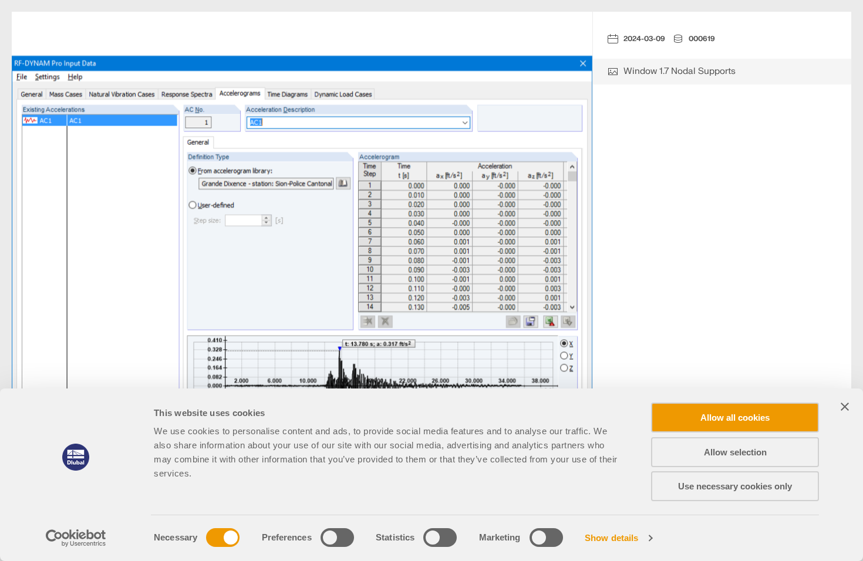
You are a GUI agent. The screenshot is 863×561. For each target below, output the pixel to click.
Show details (611, 538)
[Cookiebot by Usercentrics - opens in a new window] (76, 538)
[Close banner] (845, 407)
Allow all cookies (735, 418)
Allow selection (735, 452)
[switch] (337, 537)
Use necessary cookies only (735, 486)
